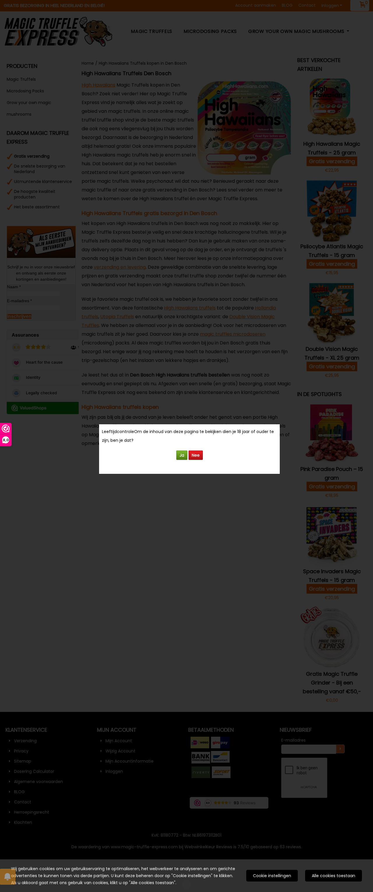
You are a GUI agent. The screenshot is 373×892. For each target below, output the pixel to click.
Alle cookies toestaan (333, 876)
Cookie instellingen (272, 876)
